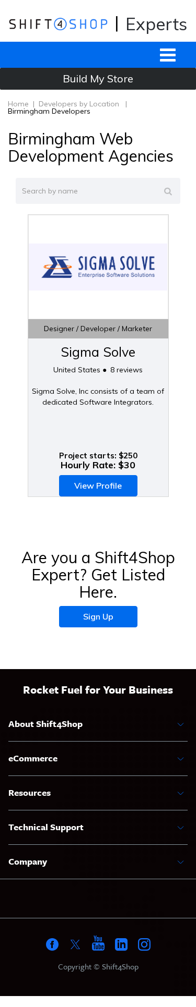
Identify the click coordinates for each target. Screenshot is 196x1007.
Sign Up (98, 616)
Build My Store (98, 78)
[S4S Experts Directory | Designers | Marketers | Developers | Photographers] (58, 23)
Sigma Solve (98, 352)
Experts (156, 23)
